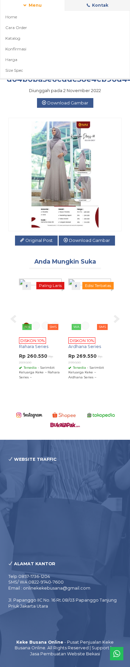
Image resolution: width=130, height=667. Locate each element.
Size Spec (14, 70)
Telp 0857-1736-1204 (29, 576)
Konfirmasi (15, 48)
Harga (11, 59)
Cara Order (16, 27)
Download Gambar (67, 102)
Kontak (99, 5)
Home (11, 16)
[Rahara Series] (40, 305)
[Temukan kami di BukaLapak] (65, 424)
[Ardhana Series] (89, 305)
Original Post (38, 240)
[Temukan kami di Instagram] (29, 414)
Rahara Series (33, 346)
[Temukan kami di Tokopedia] (101, 414)
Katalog (12, 38)
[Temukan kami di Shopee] (65, 414)
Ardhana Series (84, 346)
